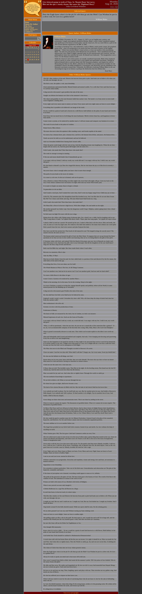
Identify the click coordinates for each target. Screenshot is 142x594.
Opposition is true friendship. (52, 465)
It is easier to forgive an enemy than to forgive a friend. (60, 186)
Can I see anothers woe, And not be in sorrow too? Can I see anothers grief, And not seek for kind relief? (76, 271)
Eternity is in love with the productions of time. (58, 307)
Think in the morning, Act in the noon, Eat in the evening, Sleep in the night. (67, 282)
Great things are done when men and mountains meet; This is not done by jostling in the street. (73, 399)
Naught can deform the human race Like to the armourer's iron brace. (65, 95)
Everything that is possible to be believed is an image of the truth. (64, 107)
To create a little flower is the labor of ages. (56, 275)
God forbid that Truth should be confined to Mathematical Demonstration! (67, 535)
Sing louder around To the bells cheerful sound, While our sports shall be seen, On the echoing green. (75, 507)
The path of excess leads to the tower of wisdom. (58, 174)
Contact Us (29, 32)
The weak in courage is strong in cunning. (56, 153)
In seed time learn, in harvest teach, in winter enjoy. (59, 492)
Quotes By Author (31, 24)
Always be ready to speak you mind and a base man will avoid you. (64, 557)
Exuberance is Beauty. (50, 310)
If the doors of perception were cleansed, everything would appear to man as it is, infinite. (71, 473)
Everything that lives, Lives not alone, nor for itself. (59, 264)
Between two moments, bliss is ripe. (54, 252)
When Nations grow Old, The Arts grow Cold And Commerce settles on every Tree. (69, 433)
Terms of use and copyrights (71, 593)
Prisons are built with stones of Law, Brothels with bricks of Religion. (65, 482)
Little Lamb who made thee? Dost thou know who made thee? (63, 202)
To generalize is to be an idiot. (52, 189)
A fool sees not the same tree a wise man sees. (57, 364)
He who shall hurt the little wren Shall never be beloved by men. (63, 295)
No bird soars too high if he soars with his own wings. (60, 214)
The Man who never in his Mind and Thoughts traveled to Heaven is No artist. (68, 348)
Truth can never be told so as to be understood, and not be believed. (64, 138)
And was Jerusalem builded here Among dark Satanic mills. (62, 141)
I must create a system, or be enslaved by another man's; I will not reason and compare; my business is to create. (78, 121)
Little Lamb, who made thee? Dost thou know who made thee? (63, 150)
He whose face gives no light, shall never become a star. (60, 383)
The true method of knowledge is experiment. (57, 376)
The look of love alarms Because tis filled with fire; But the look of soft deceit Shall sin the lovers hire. (75, 387)
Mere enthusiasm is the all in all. (53, 303)
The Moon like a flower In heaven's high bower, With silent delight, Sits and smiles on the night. (73, 205)
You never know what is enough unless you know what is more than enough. (67, 170)
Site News (28, 26)
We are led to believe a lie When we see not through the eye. (62, 380)
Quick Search (31, 30)
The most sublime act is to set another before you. (59, 423)
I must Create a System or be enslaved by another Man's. (61, 278)
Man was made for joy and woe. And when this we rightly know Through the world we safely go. (73, 373)
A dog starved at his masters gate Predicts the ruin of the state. (63, 291)
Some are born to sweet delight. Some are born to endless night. (63, 514)
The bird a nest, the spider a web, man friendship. (59, 83)
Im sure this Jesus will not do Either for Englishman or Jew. (62, 523)
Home (27, 22)
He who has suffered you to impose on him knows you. (60, 575)
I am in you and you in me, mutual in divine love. (59, 456)
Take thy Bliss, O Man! (50, 255)
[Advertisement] (32, 95)
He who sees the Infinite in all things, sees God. (58, 356)
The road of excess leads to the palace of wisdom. (58, 124)
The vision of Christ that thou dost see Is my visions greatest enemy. (64, 548)
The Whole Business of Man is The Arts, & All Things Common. (63, 267)
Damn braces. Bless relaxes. (52, 128)
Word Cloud (29, 28)
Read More (108, 71)
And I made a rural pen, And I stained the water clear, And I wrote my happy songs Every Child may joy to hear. (79, 193)
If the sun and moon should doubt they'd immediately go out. (62, 157)
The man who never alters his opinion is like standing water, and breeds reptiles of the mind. (72, 131)
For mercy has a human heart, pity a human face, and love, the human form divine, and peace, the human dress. (79, 135)
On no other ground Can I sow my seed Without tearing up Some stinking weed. (68, 511)
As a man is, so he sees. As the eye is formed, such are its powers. (63, 177)
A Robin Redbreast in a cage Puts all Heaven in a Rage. (60, 489)
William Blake (101, 19)
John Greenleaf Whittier (76, 6)
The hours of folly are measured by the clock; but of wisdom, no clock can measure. (69, 314)
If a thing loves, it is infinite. (52, 589)
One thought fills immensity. (52, 527)
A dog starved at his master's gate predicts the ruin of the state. (63, 92)
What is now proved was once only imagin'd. (57, 485)
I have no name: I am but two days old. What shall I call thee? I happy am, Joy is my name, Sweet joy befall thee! (79, 352)
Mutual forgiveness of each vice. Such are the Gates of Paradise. (63, 317)
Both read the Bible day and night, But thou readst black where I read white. (67, 248)
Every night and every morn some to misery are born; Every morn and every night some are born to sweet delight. (79, 104)
